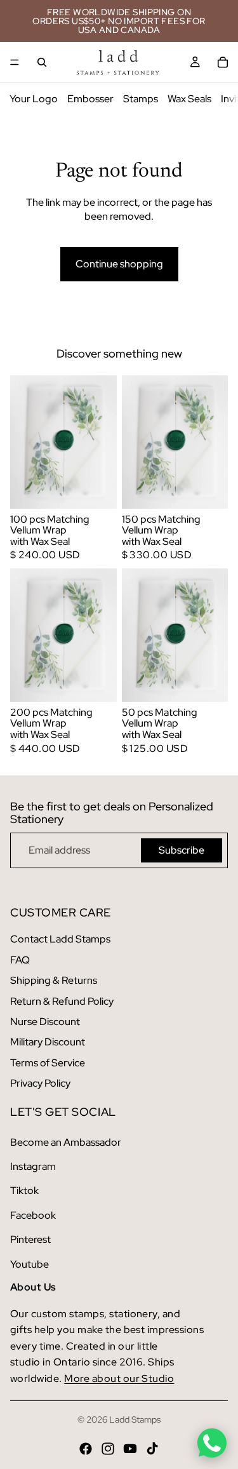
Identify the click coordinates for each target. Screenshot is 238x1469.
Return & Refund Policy (62, 1001)
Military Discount (47, 1042)
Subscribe (181, 850)
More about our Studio (119, 1378)
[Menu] (14, 62)
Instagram (33, 1166)
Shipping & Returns (53, 980)
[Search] (42, 62)
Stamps (140, 98)
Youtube (29, 1264)
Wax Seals (189, 98)
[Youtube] (130, 1448)
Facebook (33, 1215)
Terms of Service (47, 1063)
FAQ (20, 960)
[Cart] (223, 62)
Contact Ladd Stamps (60, 939)
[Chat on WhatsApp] (212, 1443)
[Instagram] (108, 1448)
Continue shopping (119, 264)
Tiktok (24, 1190)
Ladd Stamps (135, 1419)
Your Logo (34, 98)
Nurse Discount (45, 1021)
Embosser (90, 98)
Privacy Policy (40, 1083)
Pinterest (30, 1239)
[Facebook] (85, 1448)
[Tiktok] (152, 1448)
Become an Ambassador (65, 1142)
